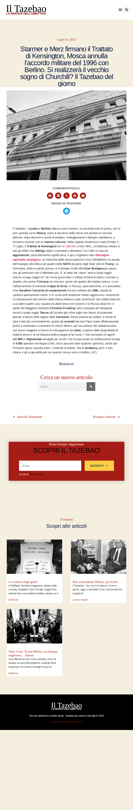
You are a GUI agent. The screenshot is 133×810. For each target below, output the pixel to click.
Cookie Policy (58, 721)
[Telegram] (66, 211)
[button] (120, 10)
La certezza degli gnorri (22, 582)
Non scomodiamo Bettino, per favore (95, 582)
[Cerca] (91, 386)
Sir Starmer (68, 246)
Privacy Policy (36, 474)
